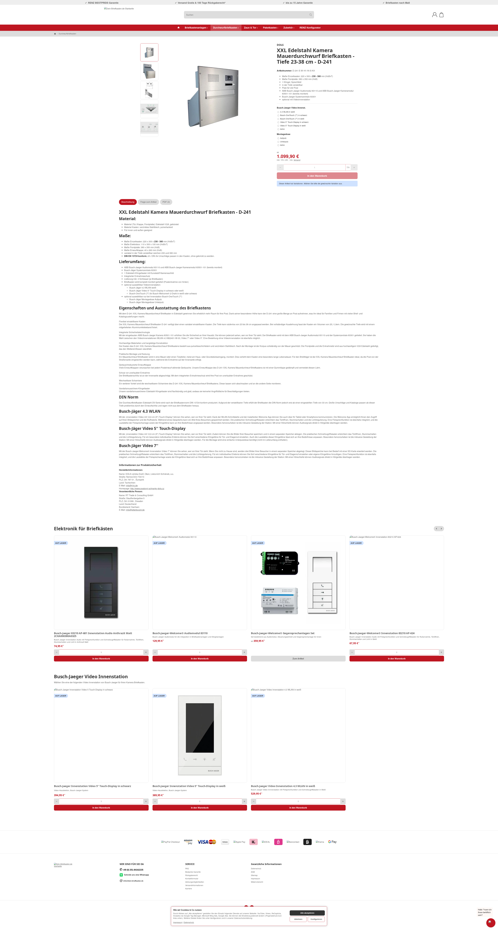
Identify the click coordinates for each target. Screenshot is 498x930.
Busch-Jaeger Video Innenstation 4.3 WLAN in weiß (283, 786)
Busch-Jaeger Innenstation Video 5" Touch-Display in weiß (189, 786)
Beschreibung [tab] (127, 201)
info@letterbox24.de (135, 509)
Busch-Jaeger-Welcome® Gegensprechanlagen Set (283, 633)
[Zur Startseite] (119, 15)
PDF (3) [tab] (166, 201)
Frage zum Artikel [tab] (148, 201)
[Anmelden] (434, 14)
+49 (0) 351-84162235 (133, 870)
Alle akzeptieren (307, 913)
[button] (149, 52)
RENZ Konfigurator (310, 27)
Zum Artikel (298, 658)
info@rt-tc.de (132, 485)
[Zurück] (436, 528)
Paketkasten (270, 27)
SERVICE (190, 864)
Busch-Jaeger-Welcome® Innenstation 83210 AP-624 (382, 633)
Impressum (177, 922)
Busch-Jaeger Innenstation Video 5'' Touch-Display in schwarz (92, 786)
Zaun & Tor (250, 27)
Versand (297, 160)
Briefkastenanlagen (195, 27)
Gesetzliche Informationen (266, 864)
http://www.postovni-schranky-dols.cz (147, 488)
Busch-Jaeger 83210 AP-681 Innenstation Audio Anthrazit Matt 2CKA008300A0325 (93, 635)
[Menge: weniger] (56, 652)
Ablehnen (298, 919)
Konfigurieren (316, 919)
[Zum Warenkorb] (441, 14)
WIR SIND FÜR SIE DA (132, 864)
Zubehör (288, 27)
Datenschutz (189, 922)
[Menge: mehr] (145, 652)
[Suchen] (310, 14)
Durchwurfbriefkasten (225, 27)
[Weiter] (441, 528)
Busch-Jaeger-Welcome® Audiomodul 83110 (180, 633)
